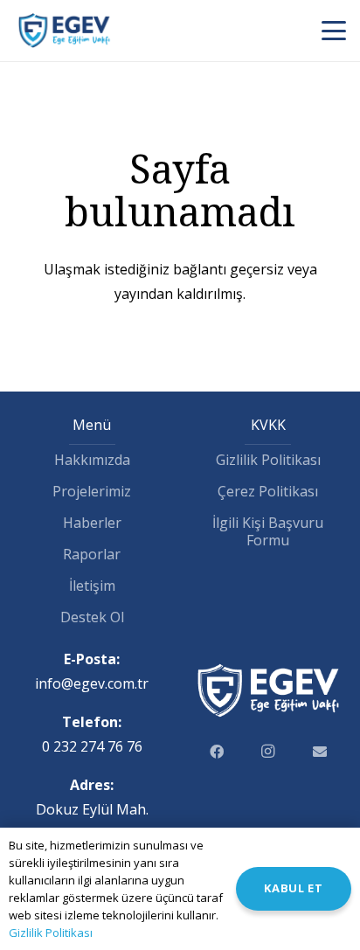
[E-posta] (319, 751)
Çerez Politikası (268, 491)
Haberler (92, 522)
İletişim (92, 585)
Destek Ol (92, 617)
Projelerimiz (91, 491)
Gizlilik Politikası (268, 459)
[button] (333, 30)
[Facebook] (216, 751)
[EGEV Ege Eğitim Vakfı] (64, 30)
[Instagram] (268, 751)
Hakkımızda (92, 459)
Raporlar (92, 554)
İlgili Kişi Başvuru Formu (267, 531)
